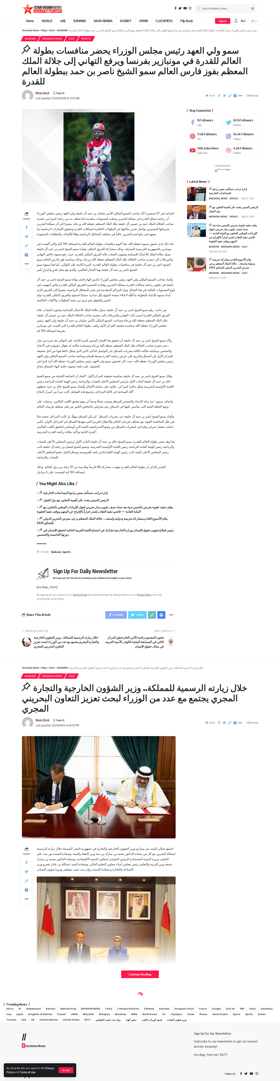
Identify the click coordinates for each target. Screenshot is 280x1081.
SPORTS (86, 38)
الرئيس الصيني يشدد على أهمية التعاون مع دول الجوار (76, 500)
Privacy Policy (144, 594)
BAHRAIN (30, 38)
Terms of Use (27, 1072)
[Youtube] (204, 150)
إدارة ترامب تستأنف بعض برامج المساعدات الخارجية (75, 493)
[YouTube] (185, 8)
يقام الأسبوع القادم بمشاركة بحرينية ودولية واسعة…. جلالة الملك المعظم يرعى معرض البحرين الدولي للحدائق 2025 (232, 263)
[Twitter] (180, 8)
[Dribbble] (240, 150)
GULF (72, 38)
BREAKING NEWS (52, 38)
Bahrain (56, 552)
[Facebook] (176, 8)
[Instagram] (190, 8)
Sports (66, 552)
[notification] (236, 21)
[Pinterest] (204, 136)
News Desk (42, 93)
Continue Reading (140, 974)
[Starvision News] (42, 8)
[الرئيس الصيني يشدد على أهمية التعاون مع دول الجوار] (196, 212)
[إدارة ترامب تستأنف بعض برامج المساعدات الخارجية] (196, 194)
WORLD (234, 198)
